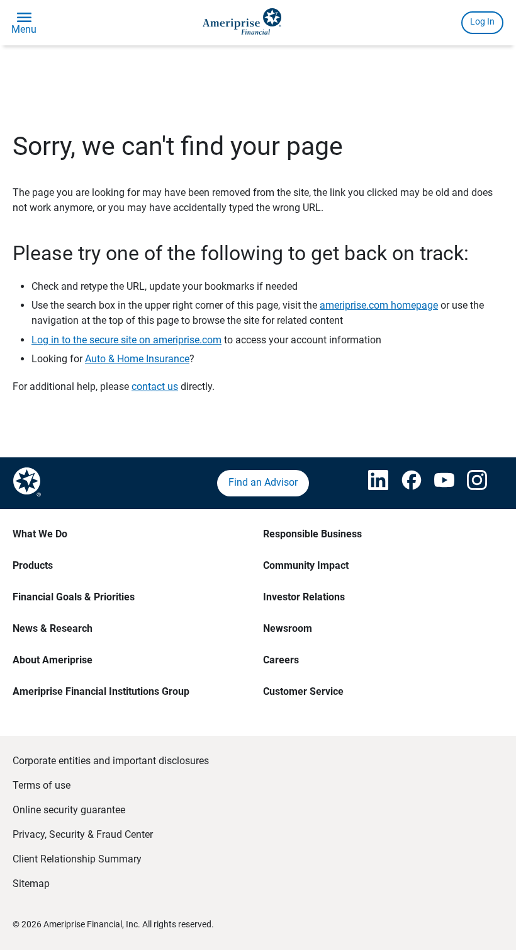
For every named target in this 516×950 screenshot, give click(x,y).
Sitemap (31, 884)
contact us (155, 386)
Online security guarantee (69, 810)
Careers (281, 660)
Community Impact (306, 565)
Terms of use (41, 785)
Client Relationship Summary (77, 859)
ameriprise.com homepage (379, 305)
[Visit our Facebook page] (405, 483)
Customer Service (303, 691)
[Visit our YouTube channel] (438, 483)
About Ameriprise (53, 660)
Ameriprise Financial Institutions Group (101, 691)
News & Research (53, 628)
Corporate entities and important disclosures (111, 761)
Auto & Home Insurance (137, 359)
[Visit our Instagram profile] (471, 483)
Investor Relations (304, 597)
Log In (482, 21)
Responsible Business (312, 534)
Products (33, 565)
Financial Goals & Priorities (74, 597)
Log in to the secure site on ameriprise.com (126, 340)
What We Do (40, 534)
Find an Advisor (263, 482)
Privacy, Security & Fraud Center (83, 834)
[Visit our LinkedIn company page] (372, 483)
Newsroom (287, 628)
